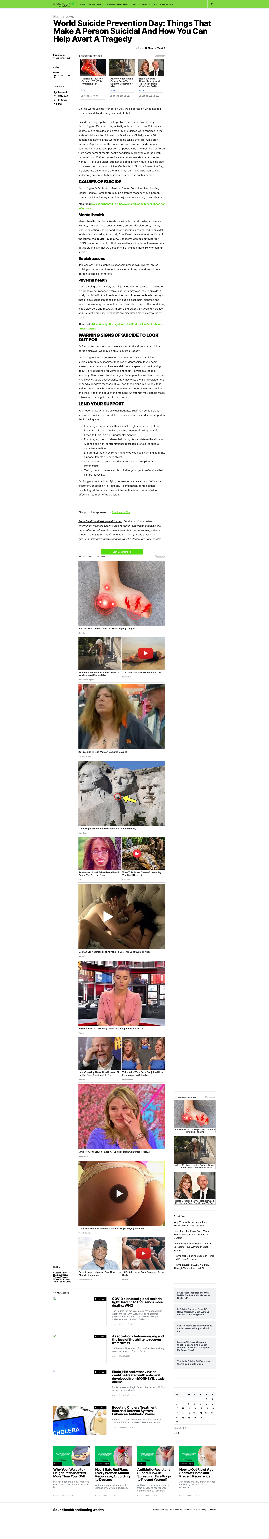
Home (82, 4)
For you (152, 4)
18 (183, 1413)
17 (177, 1413)
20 (194, 1413)
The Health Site (121, 512)
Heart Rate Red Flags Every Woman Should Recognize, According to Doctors (192, 1234)
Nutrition (136, 4)
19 (189, 1413)
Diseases (111, 4)
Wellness (91, 4)
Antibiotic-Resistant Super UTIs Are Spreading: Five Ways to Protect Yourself (192, 1247)
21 (201, 1413)
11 (183, 1408)
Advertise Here (166, 4)
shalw (56, 72)
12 (189, 1408)
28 (200, 1417)
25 (182, 1417)
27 (194, 1417)
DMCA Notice (176, 1509)
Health (100, 4)
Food (144, 4)
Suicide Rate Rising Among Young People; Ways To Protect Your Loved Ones (62, 1277)
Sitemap (203, 1509)
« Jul (176, 1433)
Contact (212, 1509)
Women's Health (102, 1464)
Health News (122, 4)
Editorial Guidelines (160, 1509)
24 (176, 1417)
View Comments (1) (122, 552)
